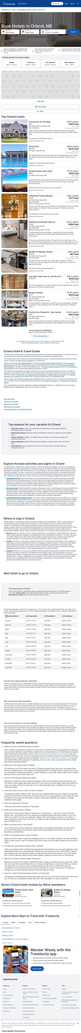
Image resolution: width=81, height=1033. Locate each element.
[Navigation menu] (78, 3)
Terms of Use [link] (45, 995)
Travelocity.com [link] (5, 9)
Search (73, 32)
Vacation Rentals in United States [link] (30, 992)
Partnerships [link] (6, 998)
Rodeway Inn (20, 387)
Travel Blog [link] (26, 1017)
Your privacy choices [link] (48, 1004)
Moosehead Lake (12, 488)
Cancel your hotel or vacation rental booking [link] (70, 992)
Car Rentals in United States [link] (30, 1004)
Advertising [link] (6, 1011)
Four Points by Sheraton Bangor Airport (49, 363)
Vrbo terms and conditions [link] (49, 998)
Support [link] (64, 989)
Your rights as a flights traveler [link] (70, 1008)
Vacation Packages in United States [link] (31, 997)
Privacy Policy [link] (46, 989)
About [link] (4, 989)
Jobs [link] (4, 992)
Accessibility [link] (45, 1001)
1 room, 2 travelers (52, 33)
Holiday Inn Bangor (51, 381)
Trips (66, 3)
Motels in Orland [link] (7, 943)
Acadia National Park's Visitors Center (19, 498)
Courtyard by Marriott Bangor (22, 363)
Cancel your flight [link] (67, 997)
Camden (9, 541)
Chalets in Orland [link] (7, 935)
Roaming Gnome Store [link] (9, 1008)
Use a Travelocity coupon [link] (69, 1004)
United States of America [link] (24, 9)
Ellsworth (9, 551)
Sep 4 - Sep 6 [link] (69, 64)
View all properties (40, 336)
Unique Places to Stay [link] (29, 1014)
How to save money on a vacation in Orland (18, 409)
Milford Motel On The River (57, 374)
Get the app (37, 969)
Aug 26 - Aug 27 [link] (31, 64)
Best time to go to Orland (12, 407)
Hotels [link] (13, 9)
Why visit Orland (9, 399)
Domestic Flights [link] (27, 1001)
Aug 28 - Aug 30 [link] (50, 64)
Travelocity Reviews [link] (28, 1008)
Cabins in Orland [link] (7, 931)
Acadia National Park (13, 478)
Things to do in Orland (11, 401)
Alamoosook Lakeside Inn (26, 360)
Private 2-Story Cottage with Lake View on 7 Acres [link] (56, 758)
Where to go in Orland (11, 404)
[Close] (78, 1023)
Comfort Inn (18, 376)
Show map (42, 107)
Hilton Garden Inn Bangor (52, 367)
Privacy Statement (8, 1031)
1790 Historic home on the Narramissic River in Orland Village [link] (53, 754)
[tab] (5, 922)
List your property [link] (8, 995)
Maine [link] (34, 9)
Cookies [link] (44, 992)
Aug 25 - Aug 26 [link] (11, 64)
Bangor (8, 533)
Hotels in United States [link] (29, 989)
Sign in (72, 3)
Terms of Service (19, 1031)
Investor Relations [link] (8, 1004)
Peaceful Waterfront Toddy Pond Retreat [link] (15, 939)
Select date (10, 33)
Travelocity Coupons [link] (28, 1011)
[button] (40, 916)
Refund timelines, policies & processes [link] (69, 1000)
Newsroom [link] (6, 1001)
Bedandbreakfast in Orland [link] (10, 928)
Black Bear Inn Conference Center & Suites (32, 374)
